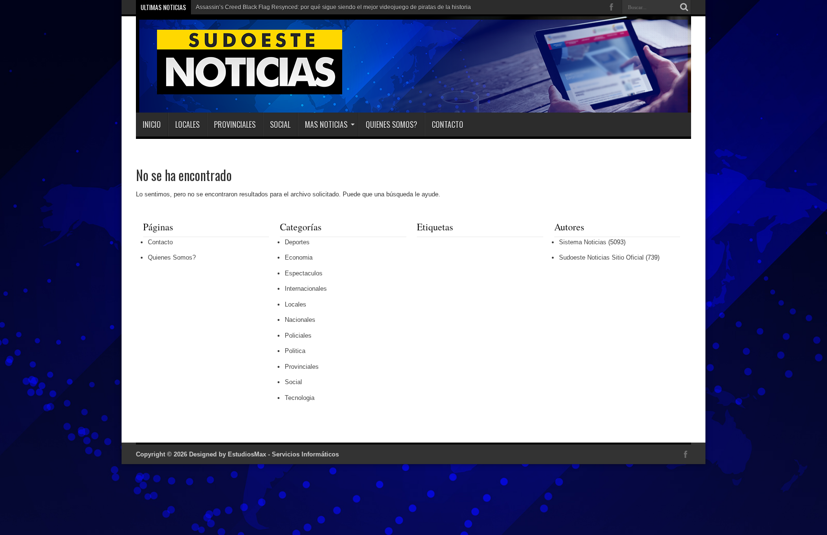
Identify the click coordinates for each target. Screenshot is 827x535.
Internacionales (306, 288)
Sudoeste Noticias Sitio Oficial (601, 257)
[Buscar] (684, 7)
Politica (295, 350)
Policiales (298, 335)
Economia (299, 257)
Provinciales (235, 124)
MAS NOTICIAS (326, 124)
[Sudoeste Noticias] (240, 88)
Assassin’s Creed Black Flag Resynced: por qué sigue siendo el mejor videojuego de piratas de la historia (333, 7)
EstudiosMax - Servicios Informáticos (283, 454)
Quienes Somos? (391, 124)
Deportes (297, 242)
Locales (187, 124)
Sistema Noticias (582, 242)
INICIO (152, 124)
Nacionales (300, 319)
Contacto (447, 124)
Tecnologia (299, 397)
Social (280, 124)
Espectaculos (304, 273)
